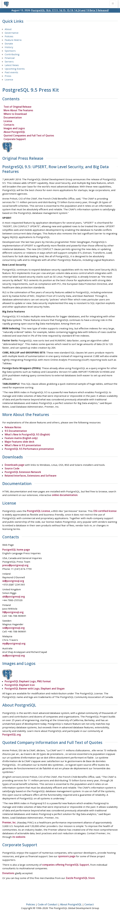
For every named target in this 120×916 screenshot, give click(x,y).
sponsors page (66, 856)
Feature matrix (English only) (21, 438)
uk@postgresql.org (13, 596)
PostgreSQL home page (16, 549)
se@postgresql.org (13, 627)
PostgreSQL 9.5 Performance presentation (29, 448)
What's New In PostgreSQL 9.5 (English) (27, 434)
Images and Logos (14, 128)
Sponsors (10, 50)
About (8, 29)
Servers (9, 61)
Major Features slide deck (19, 441)
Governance (11, 32)
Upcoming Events (15, 68)
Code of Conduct (48, 904)
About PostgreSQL (14, 131)
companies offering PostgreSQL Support (65, 864)
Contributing (12, 54)
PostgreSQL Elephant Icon (20, 684)
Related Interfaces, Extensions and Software (30, 475)
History (9, 47)
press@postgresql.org (15, 565)
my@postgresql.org (13, 643)
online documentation (65, 495)
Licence (9, 79)
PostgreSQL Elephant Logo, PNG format (28, 681)
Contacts (9, 124)
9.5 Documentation (16, 430)
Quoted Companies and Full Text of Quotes (29, 135)
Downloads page (14, 464)
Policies (9, 36)
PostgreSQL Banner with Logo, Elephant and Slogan (35, 688)
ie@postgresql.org (13, 580)
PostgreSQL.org (11, 734)
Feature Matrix (13, 39)
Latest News (12, 65)
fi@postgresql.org (13, 612)
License (8, 121)
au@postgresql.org (13, 655)
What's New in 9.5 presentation (23, 445)
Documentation (13, 117)
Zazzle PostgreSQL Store (80, 878)
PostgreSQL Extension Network (23, 472)
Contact (89, 904)
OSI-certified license (105, 511)
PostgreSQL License (38, 511)
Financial (10, 57)
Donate (9, 43)
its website (18, 836)
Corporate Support (15, 139)
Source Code (12, 468)
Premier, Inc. (9, 822)
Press (8, 75)
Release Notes (13, 427)
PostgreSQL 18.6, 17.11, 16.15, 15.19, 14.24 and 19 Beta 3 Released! (70, 10)
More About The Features (18, 110)
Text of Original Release (17, 106)
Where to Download (15, 113)
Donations (8, 873)
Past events (11, 72)
